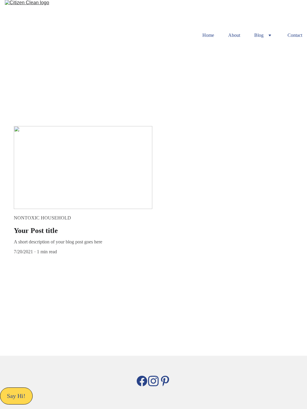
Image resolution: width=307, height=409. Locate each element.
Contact (295, 35)
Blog (259, 35)
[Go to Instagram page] (153, 381)
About (234, 35)
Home (208, 35)
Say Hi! (16, 396)
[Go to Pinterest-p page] (165, 381)
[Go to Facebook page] (142, 381)
